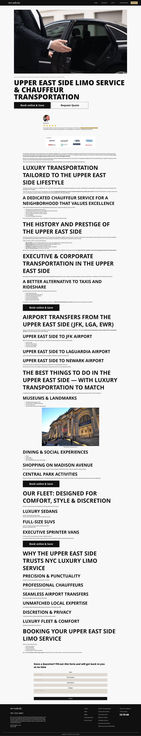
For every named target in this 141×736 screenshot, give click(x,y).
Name (70, 672)
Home (95, 2)
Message (70, 688)
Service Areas (88, 720)
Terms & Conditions (125, 708)
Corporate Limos (103, 714)
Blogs (85, 714)
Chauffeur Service (103, 720)
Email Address (70, 682)
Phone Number (70, 677)
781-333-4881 (17, 713)
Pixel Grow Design (75, 734)
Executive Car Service (104, 723)
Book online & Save (32, 105)
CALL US (134, 2)
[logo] (14, 2)
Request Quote (70, 105)
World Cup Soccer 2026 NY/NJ (106, 726)
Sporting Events (88, 717)
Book (85, 711)
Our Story (104, 2)
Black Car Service (103, 717)
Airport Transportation (104, 708)
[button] (113, 2)
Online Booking (124, 2)
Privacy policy (123, 711)
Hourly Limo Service (103, 711)
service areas (73, 652)
